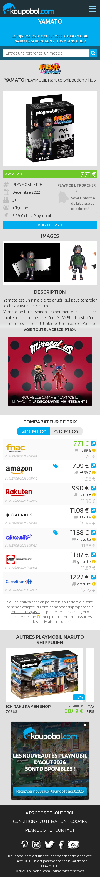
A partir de (14, 174)
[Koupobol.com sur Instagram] (36, 844)
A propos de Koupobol (50, 812)
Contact (65, 830)
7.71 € (88, 174)
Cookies (78, 821)
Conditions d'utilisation (40, 821)
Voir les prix (50, 224)
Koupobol (32, 9)
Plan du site (38, 830)
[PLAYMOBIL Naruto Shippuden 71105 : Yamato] (50, 128)
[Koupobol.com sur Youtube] (73, 844)
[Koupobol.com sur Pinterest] (25, 844)
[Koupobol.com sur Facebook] (61, 844)
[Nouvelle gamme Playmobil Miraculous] (50, 371)
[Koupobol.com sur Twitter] (49, 844)
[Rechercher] (93, 53)
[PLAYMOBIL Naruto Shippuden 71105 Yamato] (32, 280)
